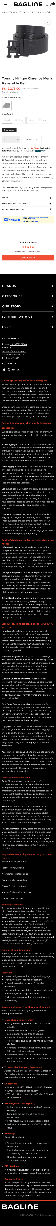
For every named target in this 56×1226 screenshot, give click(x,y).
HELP (6, 327)
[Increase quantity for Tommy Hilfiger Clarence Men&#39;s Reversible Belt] (18, 139)
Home (5, 12)
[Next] (33, 70)
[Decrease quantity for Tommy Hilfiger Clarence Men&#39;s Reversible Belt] (4, 139)
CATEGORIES (12, 296)
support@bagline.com (14, 351)
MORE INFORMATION (13, 209)
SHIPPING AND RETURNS (15, 203)
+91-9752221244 (18, 344)
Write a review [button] (28, 258)
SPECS (5, 198)
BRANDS (9, 286)
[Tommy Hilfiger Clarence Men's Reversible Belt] (6, 105)
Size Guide (9, 130)
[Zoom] (48, 21)
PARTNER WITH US (17, 316)
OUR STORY (11, 306)
